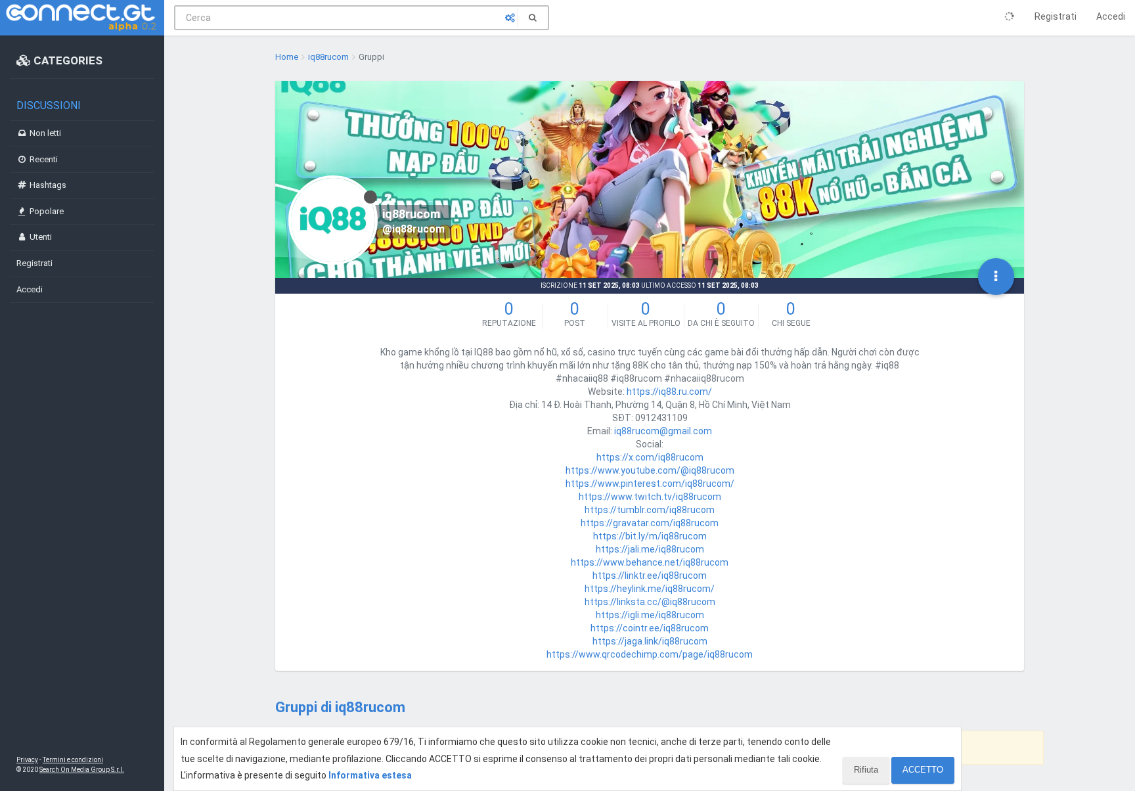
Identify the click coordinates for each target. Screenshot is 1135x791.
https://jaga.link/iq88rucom (649, 641)
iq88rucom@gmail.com (663, 431)
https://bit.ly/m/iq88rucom (650, 536)
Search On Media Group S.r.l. (81, 769)
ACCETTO (922, 770)
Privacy (27, 759)
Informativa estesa (370, 775)
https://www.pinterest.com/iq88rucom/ (650, 483)
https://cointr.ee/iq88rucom (649, 628)
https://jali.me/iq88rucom (650, 549)
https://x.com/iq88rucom (649, 457)
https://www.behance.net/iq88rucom (649, 562)
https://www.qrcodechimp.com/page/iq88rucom (649, 654)
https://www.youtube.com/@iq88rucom (650, 470)
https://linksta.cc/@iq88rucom (650, 602)
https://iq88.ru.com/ (669, 391)
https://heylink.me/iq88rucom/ (650, 588)
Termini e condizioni (73, 759)
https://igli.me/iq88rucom (650, 615)
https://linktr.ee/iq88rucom (649, 575)
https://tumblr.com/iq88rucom (650, 510)
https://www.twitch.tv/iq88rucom (650, 496)
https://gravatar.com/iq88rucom (650, 523)
